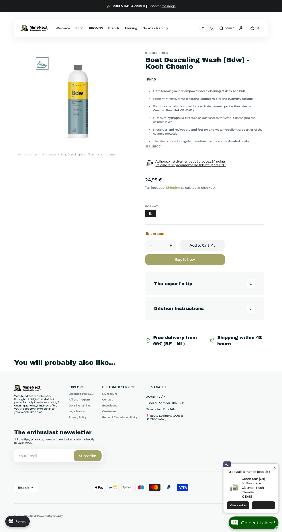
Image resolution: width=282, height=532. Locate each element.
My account (109, 393)
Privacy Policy (77, 417)
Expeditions (109, 405)
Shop (33, 154)
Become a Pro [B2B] (81, 393)
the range (169, 6)
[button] (227, 28)
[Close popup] (274, 467)
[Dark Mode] (207, 28)
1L (150, 214)
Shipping (173, 188)
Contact (107, 399)
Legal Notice (76, 411)
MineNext (30, 516)
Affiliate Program (79, 399)
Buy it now (185, 259)
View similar (238, 505)
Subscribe (87, 456)
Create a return (111, 411)
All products (48, 154)
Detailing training (79, 405)
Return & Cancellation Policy (120, 417)
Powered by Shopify (50, 516)
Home (22, 154)
